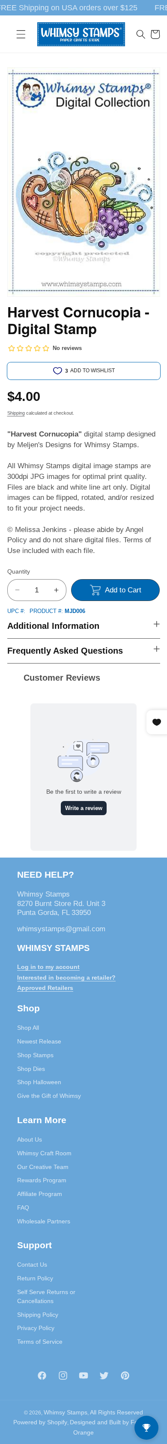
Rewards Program (41, 1180)
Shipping (16, 413)
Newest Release (39, 1041)
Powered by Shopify (40, 1422)
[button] (21, 34)
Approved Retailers (45, 987)
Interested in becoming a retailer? (66, 977)
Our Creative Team (43, 1166)
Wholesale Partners (43, 1221)
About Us (29, 1139)
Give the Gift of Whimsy (49, 1095)
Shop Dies (31, 1068)
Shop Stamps (35, 1055)
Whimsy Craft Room (44, 1153)
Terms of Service (40, 1341)
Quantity (18, 571)
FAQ (23, 1207)
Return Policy (35, 1278)
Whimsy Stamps (65, 1412)
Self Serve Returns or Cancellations (46, 1296)
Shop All (28, 1027)
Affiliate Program (39, 1193)
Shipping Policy (37, 1314)
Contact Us (32, 1264)
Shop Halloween (39, 1082)
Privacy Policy (35, 1327)
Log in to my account (48, 966)
